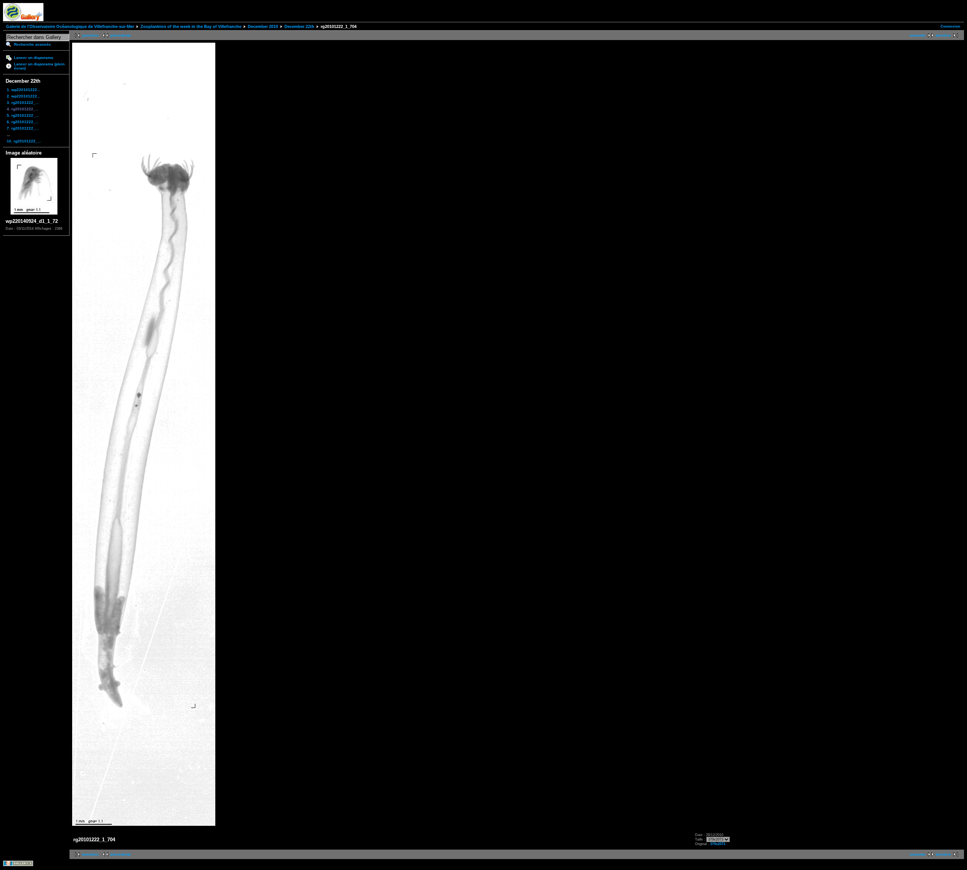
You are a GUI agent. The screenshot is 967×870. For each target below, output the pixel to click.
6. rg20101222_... (23, 122)
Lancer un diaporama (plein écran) (39, 66)
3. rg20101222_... (23, 102)
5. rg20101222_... (23, 115)
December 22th (299, 26)
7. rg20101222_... (23, 128)
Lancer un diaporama (33, 58)
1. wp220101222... (23, 90)
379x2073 (717, 844)
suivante (917, 35)
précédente (120, 35)
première (90, 35)
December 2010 (263, 26)
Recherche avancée (32, 44)
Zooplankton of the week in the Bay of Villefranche (191, 26)
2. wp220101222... (23, 96)
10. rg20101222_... (24, 141)
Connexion (950, 26)
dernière (943, 35)
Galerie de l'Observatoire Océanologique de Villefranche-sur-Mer (70, 26)
